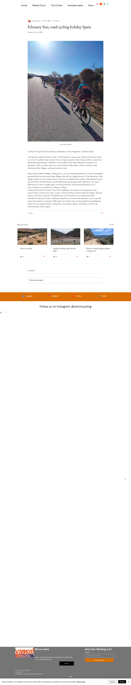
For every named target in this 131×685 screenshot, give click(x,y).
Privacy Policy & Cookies (22, 670)
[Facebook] (23, 296)
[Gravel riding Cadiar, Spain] (98, 236)
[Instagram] (97, 4)
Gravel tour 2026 (26, 248)
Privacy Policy (80, 682)
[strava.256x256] (101, 4)
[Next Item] (125, 479)
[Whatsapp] (108, 4)
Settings (112, 682)
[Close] (128, 681)
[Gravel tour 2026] (32, 236)
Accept (122, 682)
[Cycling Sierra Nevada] (65, 236)
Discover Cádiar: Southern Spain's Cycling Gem (98, 249)
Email (87, 652)
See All (111, 224)
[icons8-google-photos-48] (104, 4)
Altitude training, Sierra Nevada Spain (64, 249)
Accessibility (19, 672)
